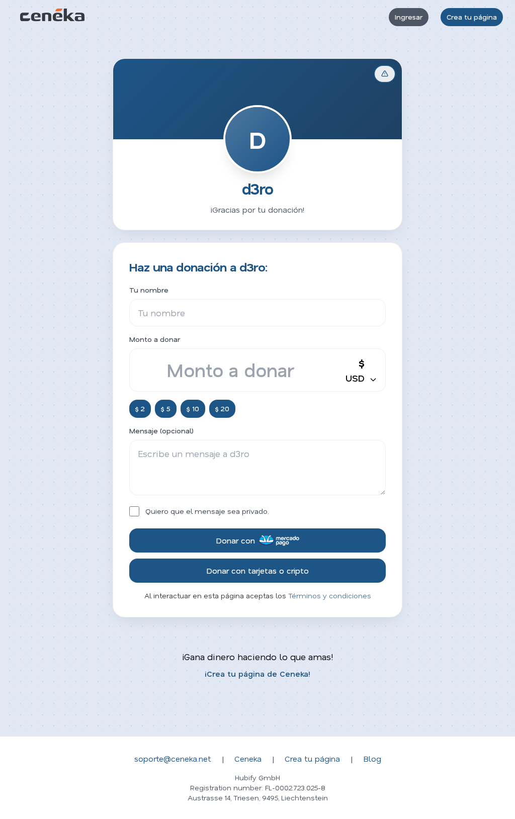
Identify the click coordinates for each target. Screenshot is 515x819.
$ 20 (222, 408)
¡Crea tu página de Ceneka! (257, 673)
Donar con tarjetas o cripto (257, 570)
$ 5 (165, 408)
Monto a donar (154, 339)
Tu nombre (148, 290)
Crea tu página (472, 17)
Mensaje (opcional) (161, 430)
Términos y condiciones (329, 595)
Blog (372, 758)
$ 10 (193, 408)
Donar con (235, 540)
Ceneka (248, 758)
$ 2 (140, 408)
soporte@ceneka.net (172, 758)
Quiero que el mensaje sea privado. (207, 511)
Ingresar (408, 17)
